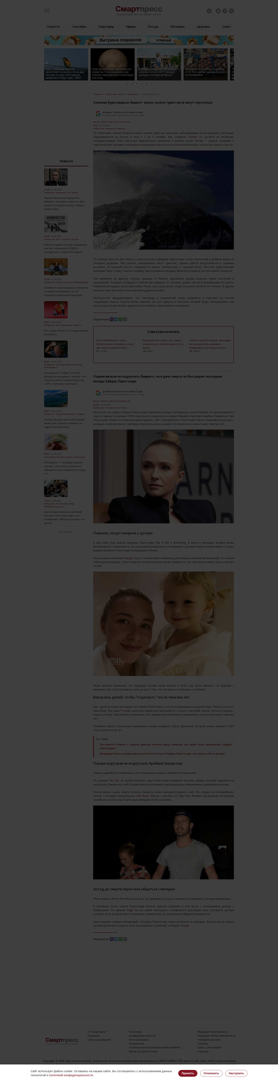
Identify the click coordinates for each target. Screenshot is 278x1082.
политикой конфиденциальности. (71, 1075)
